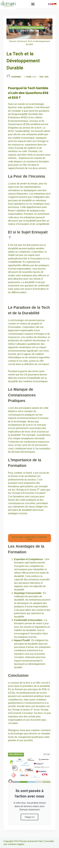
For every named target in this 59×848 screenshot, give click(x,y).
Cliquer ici (29, 817)
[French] (50, 4)
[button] (32, 4)
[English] (52, 4)
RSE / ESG (43, 76)
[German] (55, 4)
